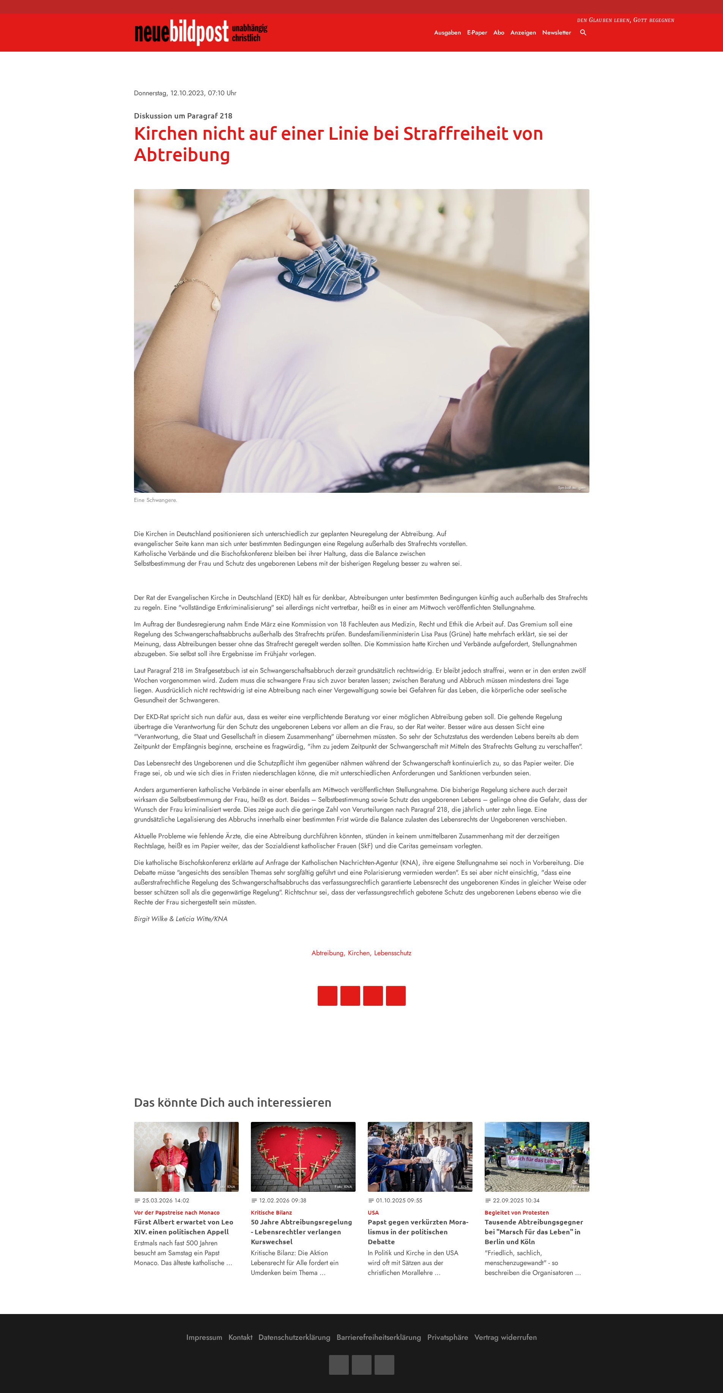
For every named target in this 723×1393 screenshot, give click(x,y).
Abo (498, 32)
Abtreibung (327, 953)
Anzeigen (523, 32)
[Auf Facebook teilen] (327, 996)
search (583, 32)
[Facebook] (339, 1365)
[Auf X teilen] (350, 996)
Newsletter (556, 32)
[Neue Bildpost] (201, 33)
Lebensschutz (392, 953)
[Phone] (384, 1365)
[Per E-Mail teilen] (396, 996)
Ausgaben (447, 32)
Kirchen (359, 953)
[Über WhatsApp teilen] (373, 996)
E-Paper (477, 32)
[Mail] (362, 1365)
